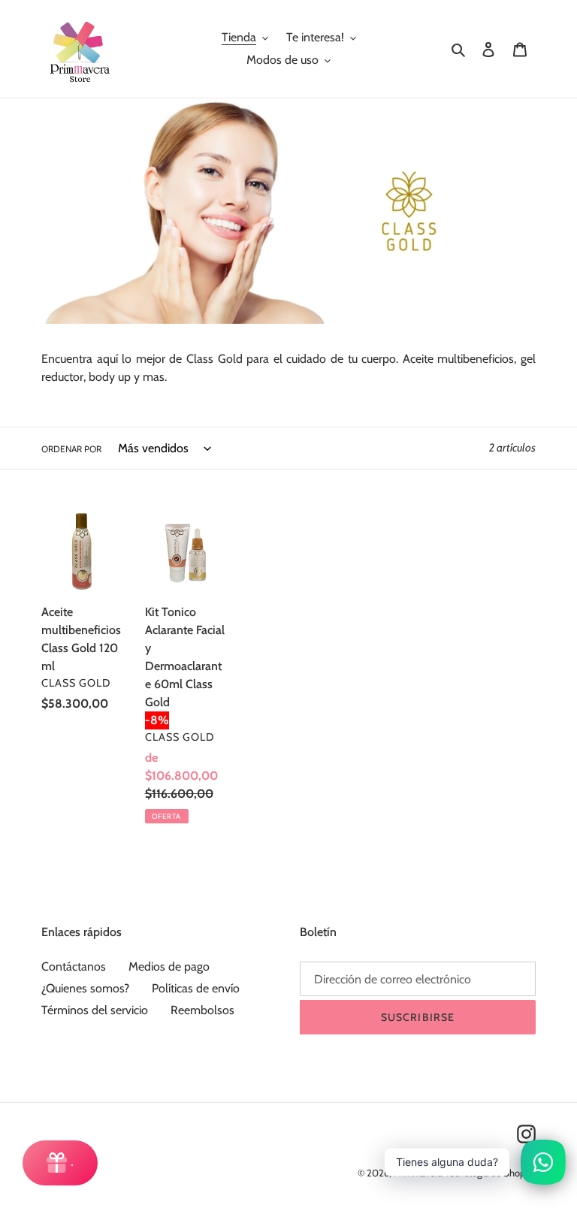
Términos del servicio (94, 1010)
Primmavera (419, 1173)
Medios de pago (169, 966)
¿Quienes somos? (85, 988)
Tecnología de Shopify (490, 1173)
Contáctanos (73, 966)
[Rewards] (60, 1162)
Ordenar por (71, 449)
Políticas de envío (196, 988)
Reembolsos (202, 1010)
